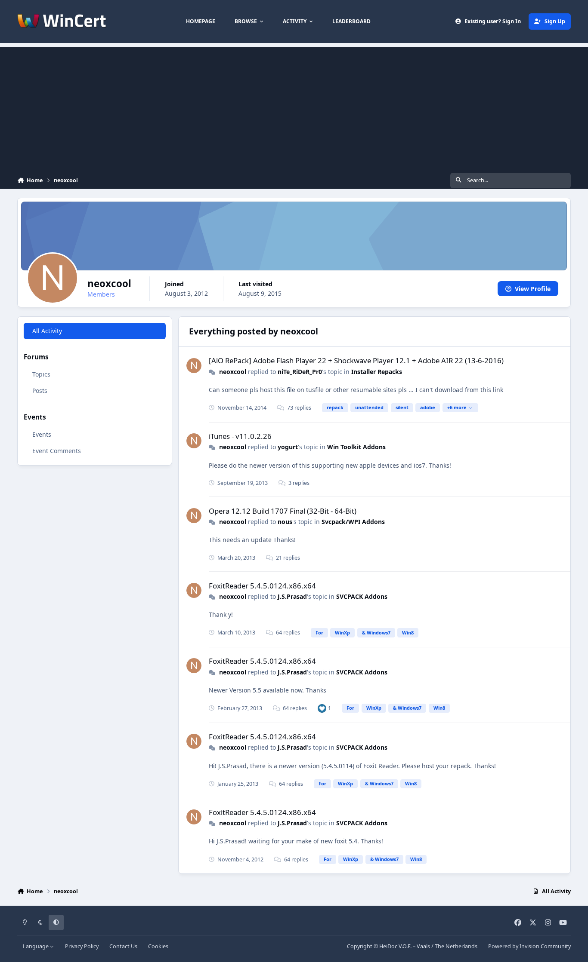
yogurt (288, 447)
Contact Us (123, 946)
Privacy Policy (82, 946)
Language (36, 946)
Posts (39, 391)
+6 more (457, 407)
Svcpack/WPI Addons (353, 522)
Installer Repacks (376, 372)
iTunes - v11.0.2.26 (240, 436)
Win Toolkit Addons (356, 447)
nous (285, 522)
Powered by (529, 946)
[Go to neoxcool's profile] (193, 365)
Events (41, 434)
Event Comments (56, 451)
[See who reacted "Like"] (322, 708)
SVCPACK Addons (361, 596)
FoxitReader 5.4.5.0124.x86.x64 (262, 586)
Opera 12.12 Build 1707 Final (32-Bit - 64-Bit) (282, 511)
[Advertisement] (294, 107)
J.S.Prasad (292, 596)
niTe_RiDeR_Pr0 (300, 372)
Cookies (158, 946)
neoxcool (232, 372)
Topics (41, 375)
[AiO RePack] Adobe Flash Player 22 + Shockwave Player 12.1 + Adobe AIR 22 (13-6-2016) (356, 360)
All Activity (47, 331)
